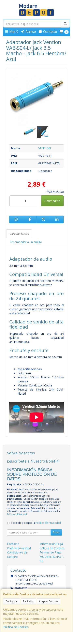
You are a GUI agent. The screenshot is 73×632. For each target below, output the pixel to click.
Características (19, 234)
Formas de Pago (50, 552)
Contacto (49, 31)
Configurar (11, 601)
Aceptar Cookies (48, 601)
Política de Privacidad (17, 514)
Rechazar (28, 601)
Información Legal (51, 544)
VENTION (44, 148)
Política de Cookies (15, 627)
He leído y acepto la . (36, 523)
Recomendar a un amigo (26, 242)
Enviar (56, 532)
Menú (13, 31)
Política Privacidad (19, 548)
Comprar (52, 200)
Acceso (30, 31)
